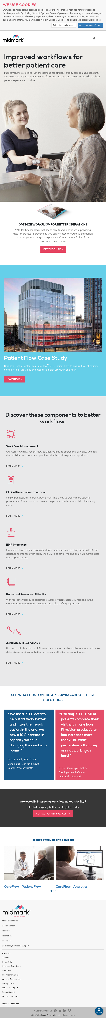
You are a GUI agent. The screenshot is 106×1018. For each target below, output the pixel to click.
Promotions (7, 936)
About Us (6, 953)
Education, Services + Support (15, 946)
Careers (5, 957)
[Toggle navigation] (102, 38)
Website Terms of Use (11, 979)
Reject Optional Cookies (63, 25)
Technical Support (10, 996)
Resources (6, 941)
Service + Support (10, 987)
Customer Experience (11, 966)
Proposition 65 (8, 992)
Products (6, 931)
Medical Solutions (10, 921)
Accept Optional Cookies (90, 25)
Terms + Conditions (10, 1003)
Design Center (8, 926)
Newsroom (6, 970)
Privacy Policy (8, 983)
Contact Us (7, 962)
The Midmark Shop (10, 975)
